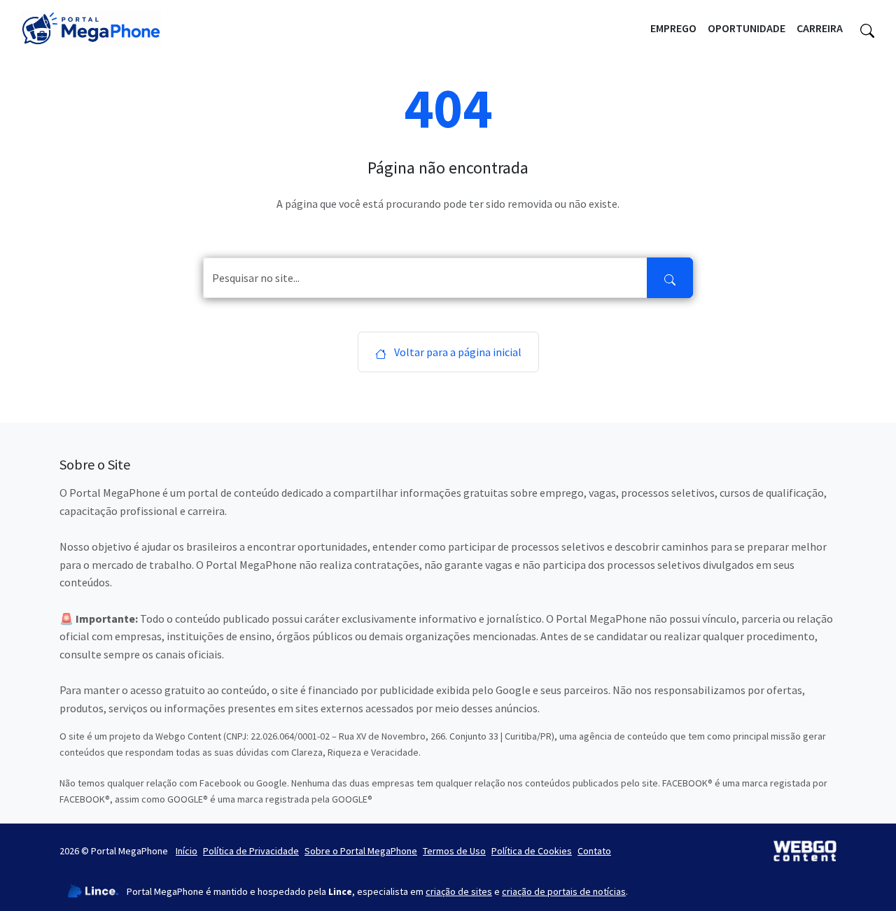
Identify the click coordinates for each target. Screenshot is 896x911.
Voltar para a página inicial (457, 352)
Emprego (673, 28)
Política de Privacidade (251, 851)
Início (186, 851)
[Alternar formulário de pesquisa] (867, 29)
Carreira (820, 28)
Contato (594, 851)
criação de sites (459, 891)
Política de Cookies (531, 851)
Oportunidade (746, 28)
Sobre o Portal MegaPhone (360, 851)
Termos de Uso (454, 851)
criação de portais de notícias (564, 891)
